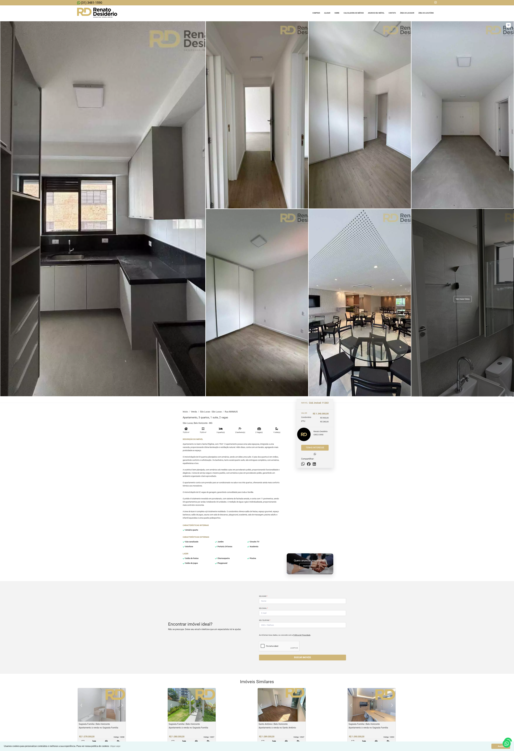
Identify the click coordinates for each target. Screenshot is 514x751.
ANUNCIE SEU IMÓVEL (376, 13)
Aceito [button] (501, 746)
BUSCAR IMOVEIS (302, 657)
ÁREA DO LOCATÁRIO (426, 13)
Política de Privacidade (301, 635)
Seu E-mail (263, 608)
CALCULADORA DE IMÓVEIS (354, 13)
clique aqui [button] (115, 746)
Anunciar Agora (309, 566)
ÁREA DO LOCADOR (407, 13)
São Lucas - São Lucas (211, 411)
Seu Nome (263, 596)
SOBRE (337, 13)
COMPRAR (316, 13)
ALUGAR (327, 13)
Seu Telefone (264, 620)
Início (185, 411)
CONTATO (392, 13)
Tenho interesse (315, 447)
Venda (194, 411)
